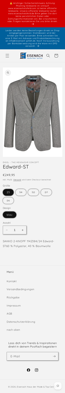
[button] (7, 56)
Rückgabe (13, 297)
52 (35, 193)
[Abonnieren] (54, 356)
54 (22, 193)
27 (48, 193)
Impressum (14, 305)
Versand (17, 179)
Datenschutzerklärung (21, 321)
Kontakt (12, 281)
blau (9, 214)
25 (8, 192)
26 (10, 201)
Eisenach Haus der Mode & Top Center (37, 387)
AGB (9, 313)
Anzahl (7, 222)
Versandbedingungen (20, 289)
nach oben (13, 329)
